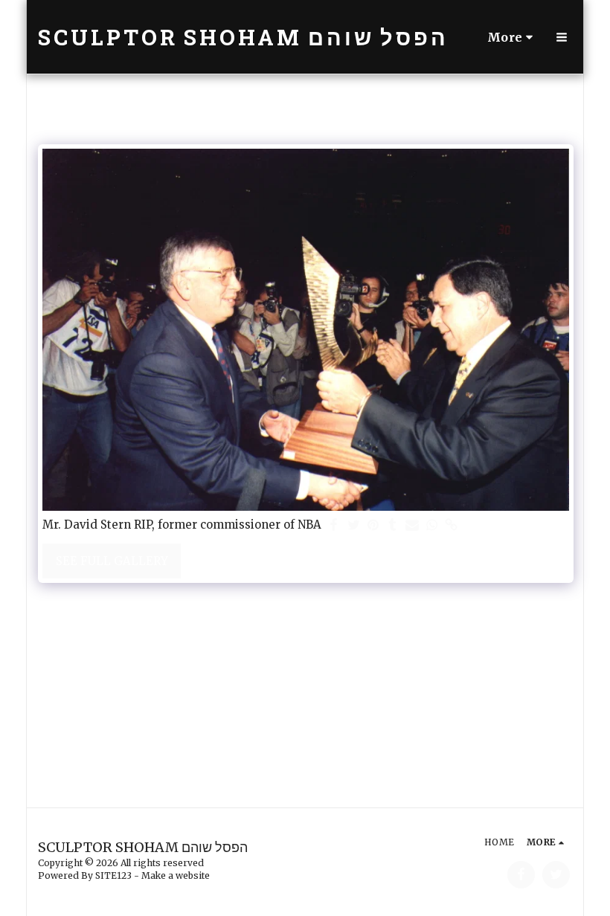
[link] (451, 525)
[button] (561, 37)
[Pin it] (373, 525)
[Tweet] (354, 525)
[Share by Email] (412, 525)
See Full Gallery (112, 561)
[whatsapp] (432, 525)
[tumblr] (392, 525)
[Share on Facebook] (334, 525)
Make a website (175, 875)
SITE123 (113, 875)
